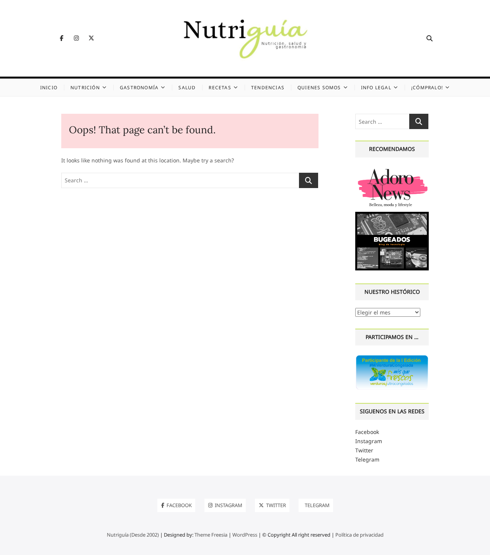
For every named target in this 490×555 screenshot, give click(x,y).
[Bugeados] (392, 214)
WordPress (244, 534)
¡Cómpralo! (427, 87)
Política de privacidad (359, 534)
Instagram (368, 441)
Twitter (364, 450)
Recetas (220, 87)
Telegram (367, 459)
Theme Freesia (210, 534)
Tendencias (267, 87)
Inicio (48, 87)
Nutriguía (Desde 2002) (133, 534)
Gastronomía (139, 87)
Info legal (376, 87)
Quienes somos (319, 87)
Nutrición (85, 87)
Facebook (367, 431)
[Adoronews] (392, 169)
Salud (187, 87)
